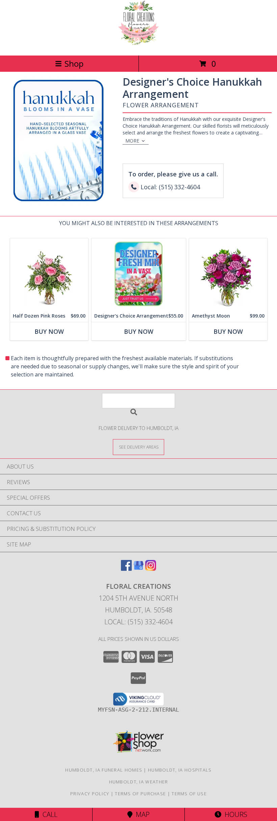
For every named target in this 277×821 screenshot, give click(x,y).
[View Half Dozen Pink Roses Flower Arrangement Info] (49, 274)
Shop (74, 63)
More (132, 140)
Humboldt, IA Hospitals (180, 770)
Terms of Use (189, 794)
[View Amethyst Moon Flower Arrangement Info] (228, 274)
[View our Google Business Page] (138, 568)
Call (48, 814)
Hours (234, 814)
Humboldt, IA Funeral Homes (103, 770)
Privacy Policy (89, 794)
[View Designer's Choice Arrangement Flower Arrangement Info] (139, 274)
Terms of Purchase (140, 794)
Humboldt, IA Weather (138, 782)
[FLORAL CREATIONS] (138, 45)
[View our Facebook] (126, 568)
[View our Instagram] (150, 568)
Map (141, 814)
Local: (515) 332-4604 (138, 621)
